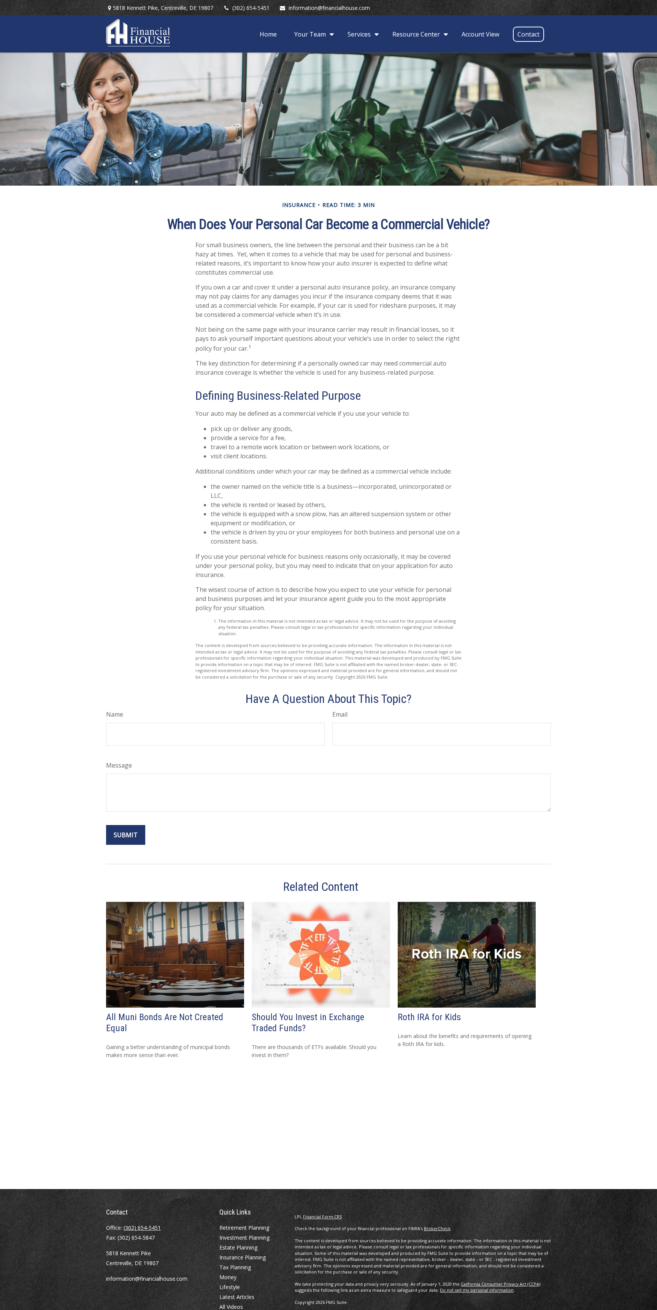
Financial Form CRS (322, 1216)
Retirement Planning (244, 1227)
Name (114, 714)
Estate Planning (238, 1247)
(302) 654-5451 (251, 7)
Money (227, 1277)
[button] (268, 34)
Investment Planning (244, 1237)
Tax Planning (235, 1267)
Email (340, 714)
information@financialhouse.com (329, 7)
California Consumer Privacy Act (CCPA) (500, 1284)
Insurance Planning (242, 1257)
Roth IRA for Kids (429, 1017)
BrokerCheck (437, 1228)
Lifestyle (229, 1287)
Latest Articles (236, 1296)
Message (119, 765)
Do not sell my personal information (477, 1290)
